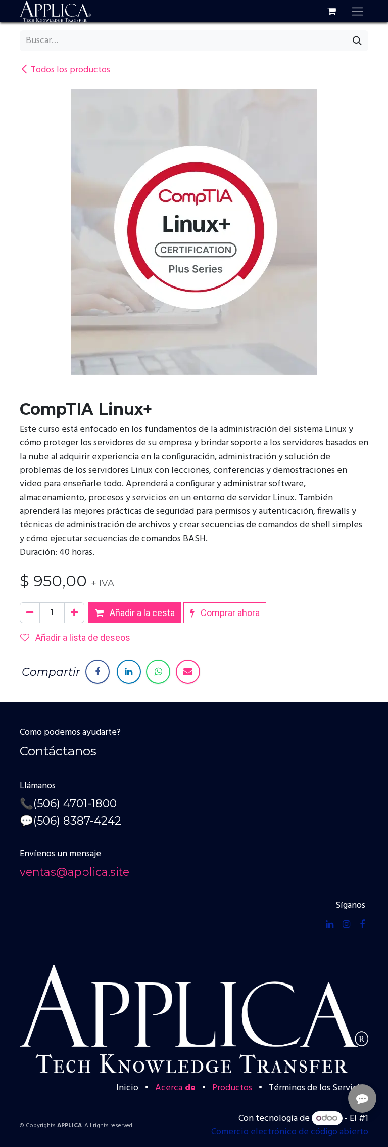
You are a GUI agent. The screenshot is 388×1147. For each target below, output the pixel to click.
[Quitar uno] (30, 612)
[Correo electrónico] (188, 672)
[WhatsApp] (158, 672)
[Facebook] (97, 672)
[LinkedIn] (129, 672)
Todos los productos (70, 70)
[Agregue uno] (74, 612)
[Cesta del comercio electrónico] (331, 11)
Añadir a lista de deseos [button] (81, 637)
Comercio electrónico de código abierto (289, 1132)
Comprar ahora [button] (229, 612)
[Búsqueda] (357, 40)
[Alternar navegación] (357, 11)
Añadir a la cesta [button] (141, 612)
